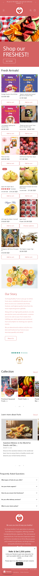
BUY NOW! (9, 61)
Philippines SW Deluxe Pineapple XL (10, 249)
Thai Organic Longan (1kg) (26, 249)
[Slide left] (16, 406)
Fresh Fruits (22, 399)
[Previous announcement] (3, 2)
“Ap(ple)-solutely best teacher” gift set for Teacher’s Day (28, 94)
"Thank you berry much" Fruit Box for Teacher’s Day (27, 126)
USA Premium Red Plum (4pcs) (28, 156)
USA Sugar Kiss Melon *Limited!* (9, 219)
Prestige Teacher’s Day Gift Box (9, 94)
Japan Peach (23, 219)
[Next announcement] (36, 2)
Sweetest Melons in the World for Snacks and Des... (17, 444)
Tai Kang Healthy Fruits (12, 569)
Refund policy (15, 572)
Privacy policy (33, 569)
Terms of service (24, 572)
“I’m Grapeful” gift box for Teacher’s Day (8, 126)
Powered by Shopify (23, 569)
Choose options (28, 226)
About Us (11, 338)
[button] (4, 10)
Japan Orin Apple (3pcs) (7, 186)
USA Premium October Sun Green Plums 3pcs (28, 187)
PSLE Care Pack (5, 156)
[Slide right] (23, 406)
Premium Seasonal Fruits (8, 400)
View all (35, 372)
